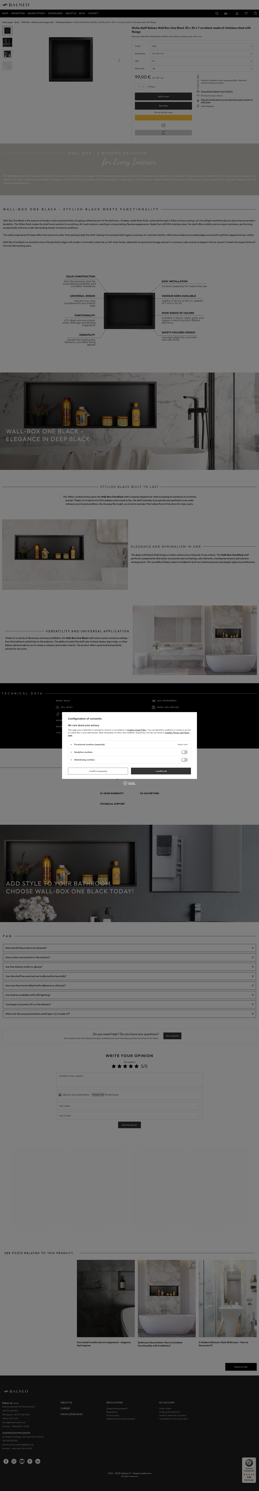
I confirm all (161, 771)
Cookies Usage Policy (136, 730)
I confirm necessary (98, 771)
